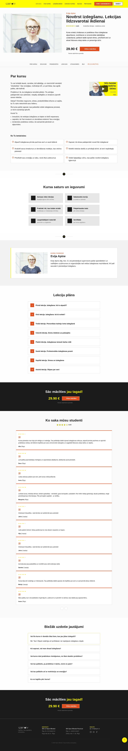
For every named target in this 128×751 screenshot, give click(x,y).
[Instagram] (91, 732)
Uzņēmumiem (57, 4)
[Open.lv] (10, 3)
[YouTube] (94, 732)
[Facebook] (97, 732)
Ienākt (118, 4)
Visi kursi (47, 4)
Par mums (87, 4)
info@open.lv (96, 729)
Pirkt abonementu (103, 4)
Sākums (38, 4)
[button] (124, 740)
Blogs (79, 4)
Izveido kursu (70, 4)
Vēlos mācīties (90, 49)
